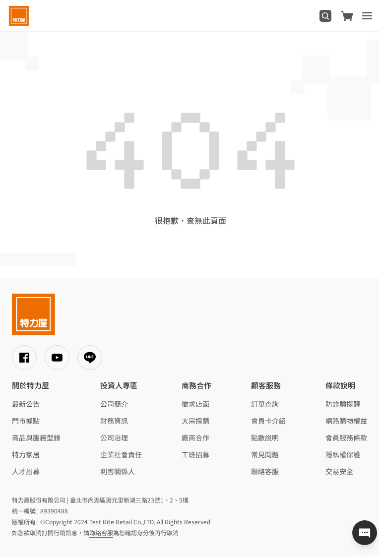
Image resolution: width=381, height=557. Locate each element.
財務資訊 (114, 421)
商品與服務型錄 (36, 437)
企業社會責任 (121, 454)
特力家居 (26, 454)
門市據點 (26, 421)
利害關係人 (117, 471)
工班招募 (195, 454)
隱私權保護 (342, 454)
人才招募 (26, 471)
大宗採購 (195, 421)
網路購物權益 (346, 421)
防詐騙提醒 (342, 404)
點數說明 (265, 437)
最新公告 (26, 404)
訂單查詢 (265, 404)
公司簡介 (114, 404)
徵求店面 (195, 404)
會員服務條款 (346, 437)
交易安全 (339, 471)
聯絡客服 (265, 471)
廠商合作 (195, 437)
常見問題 (265, 454)
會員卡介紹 (268, 421)
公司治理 (114, 437)
